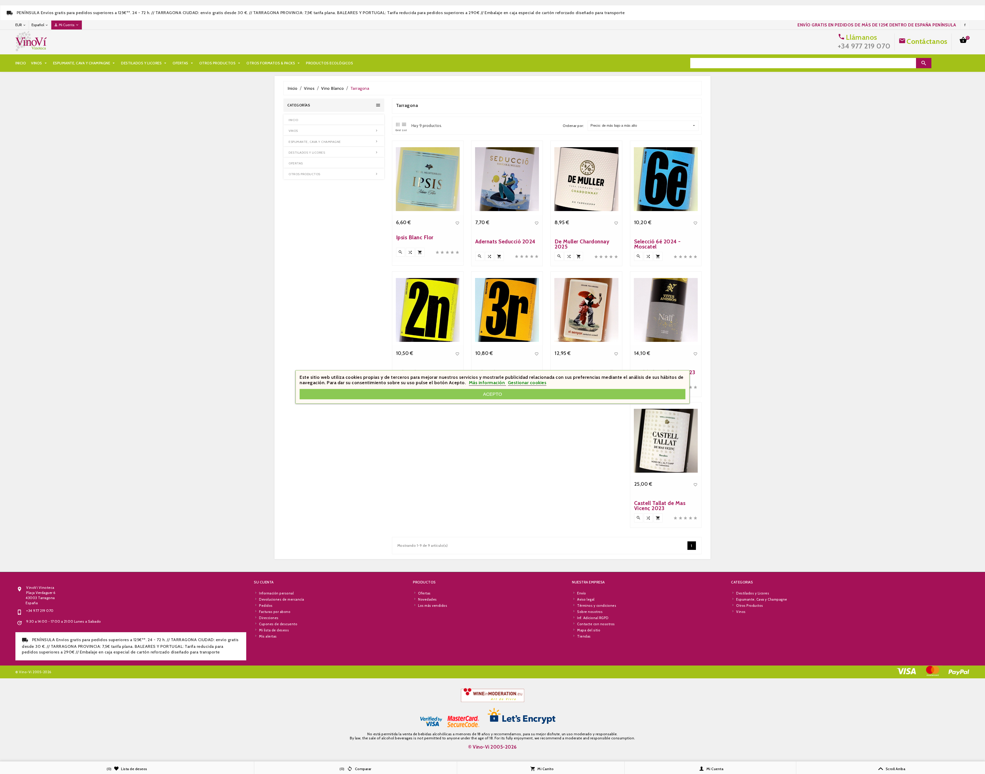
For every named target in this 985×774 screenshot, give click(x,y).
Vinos (39, 63)
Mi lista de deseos (274, 630)
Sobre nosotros (590, 612)
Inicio (20, 63)
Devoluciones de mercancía (281, 599)
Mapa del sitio (588, 630)
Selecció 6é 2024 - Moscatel (657, 244)
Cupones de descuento (278, 624)
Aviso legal (586, 599)
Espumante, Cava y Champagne (84, 63)
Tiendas (584, 636)
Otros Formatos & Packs (274, 63)
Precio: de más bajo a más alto (613, 125)
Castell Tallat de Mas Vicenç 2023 (660, 505)
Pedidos (266, 605)
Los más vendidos (432, 605)
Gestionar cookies (527, 382)
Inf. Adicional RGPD (593, 618)
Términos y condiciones (596, 605)
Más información (487, 382)
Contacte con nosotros (596, 624)
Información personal (276, 593)
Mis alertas (268, 636)
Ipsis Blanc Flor (415, 237)
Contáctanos (927, 41)
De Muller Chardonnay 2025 (582, 244)
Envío (581, 593)
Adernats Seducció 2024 (505, 241)
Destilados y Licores (144, 63)
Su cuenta (264, 582)
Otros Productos (220, 63)
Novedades (427, 599)
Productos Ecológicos (329, 63)
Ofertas (183, 63)
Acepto (492, 394)
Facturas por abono (274, 612)
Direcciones (269, 618)
